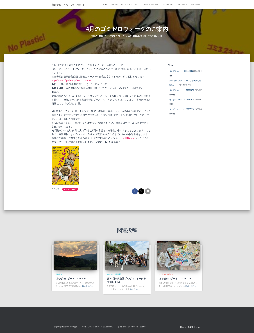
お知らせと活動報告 (151, 5)
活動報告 (59, 274)
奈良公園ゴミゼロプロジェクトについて (126, 5)
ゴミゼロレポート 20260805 (181, 71)
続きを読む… (87, 286)
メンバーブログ (167, 5)
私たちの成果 (182, 5)
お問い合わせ (195, 5)
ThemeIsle (198, 327)
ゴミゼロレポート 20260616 (181, 109)
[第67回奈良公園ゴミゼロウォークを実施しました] (127, 255)
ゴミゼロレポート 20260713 (181, 90)
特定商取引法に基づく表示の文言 (65, 327)
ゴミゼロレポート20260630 (180, 100)
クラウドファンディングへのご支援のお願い (98, 327)
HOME (105, 5)
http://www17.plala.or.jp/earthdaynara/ (71, 80)
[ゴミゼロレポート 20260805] (75, 255)
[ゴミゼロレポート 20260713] (178, 255)
